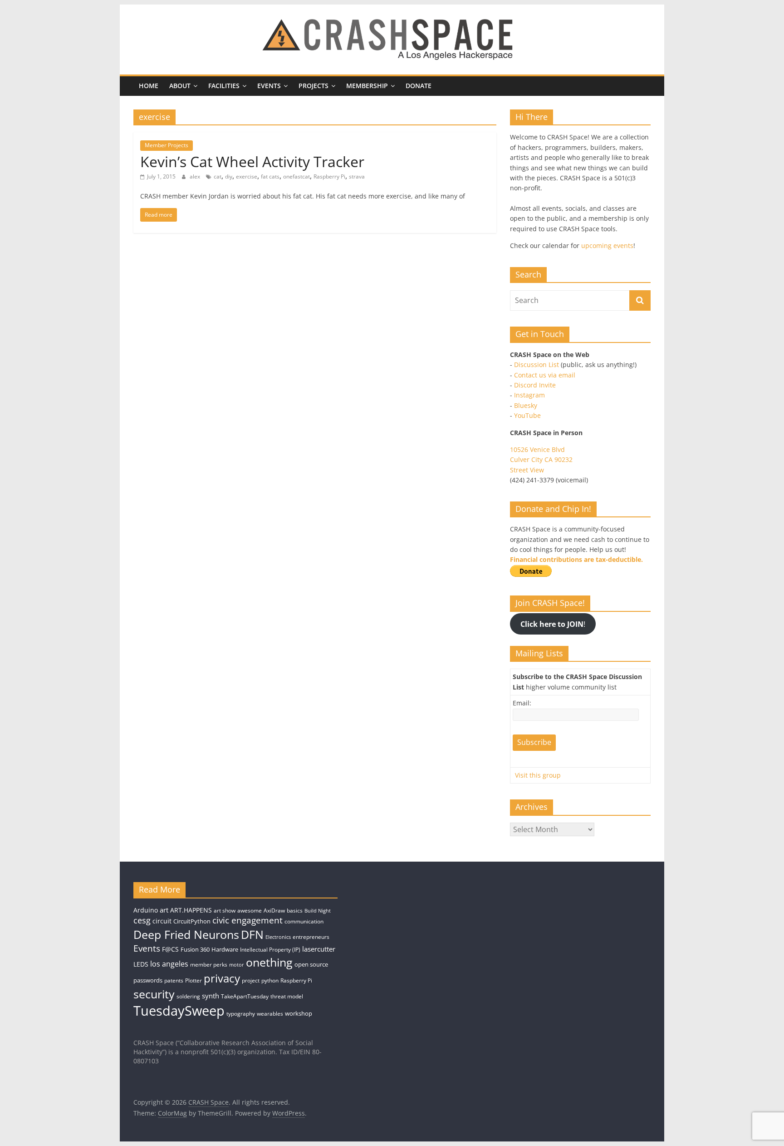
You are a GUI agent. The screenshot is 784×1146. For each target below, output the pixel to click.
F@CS (170, 949)
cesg (142, 920)
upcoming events (607, 245)
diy (228, 176)
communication (303, 921)
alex (195, 176)
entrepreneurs (311, 937)
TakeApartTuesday (245, 996)
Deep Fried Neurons (186, 934)
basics (295, 910)
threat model (286, 996)
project (251, 980)
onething (269, 962)
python (270, 980)
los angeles (169, 964)
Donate (418, 85)
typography (240, 1013)
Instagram (529, 395)
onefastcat (296, 176)
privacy (222, 978)
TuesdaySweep (179, 1011)
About (180, 85)
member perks (208, 964)
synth (210, 996)
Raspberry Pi (329, 176)
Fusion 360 (195, 949)
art (164, 909)
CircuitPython (192, 921)
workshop (298, 1013)
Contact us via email (544, 375)
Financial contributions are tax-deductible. (576, 559)
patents (173, 980)
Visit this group (538, 775)
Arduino (145, 910)
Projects (313, 85)
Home (148, 85)
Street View (527, 470)
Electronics (278, 937)
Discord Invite (535, 385)
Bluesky (525, 405)
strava (357, 176)
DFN (252, 934)
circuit (162, 921)
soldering (188, 996)
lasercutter (318, 949)
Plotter (193, 980)
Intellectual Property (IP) (270, 949)
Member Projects (166, 145)
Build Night (317, 911)
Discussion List (536, 364)
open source (311, 964)
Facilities (224, 85)
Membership (367, 85)
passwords (147, 980)
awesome (249, 910)
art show (224, 910)
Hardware (224, 949)
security (154, 994)
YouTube (527, 415)
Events (269, 85)
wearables (270, 1013)
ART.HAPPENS (191, 910)
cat (217, 176)
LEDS (140, 964)
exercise (246, 176)
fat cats (270, 176)
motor (236, 965)
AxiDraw (274, 910)
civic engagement (247, 920)
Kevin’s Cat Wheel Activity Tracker (252, 161)
